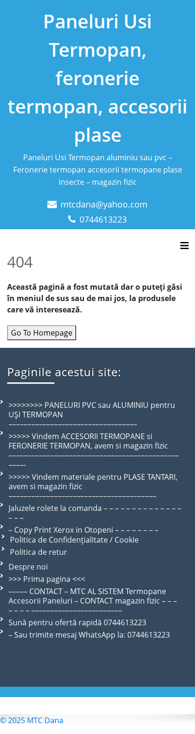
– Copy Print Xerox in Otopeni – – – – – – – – (84, 530)
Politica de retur (38, 552)
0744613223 (103, 219)
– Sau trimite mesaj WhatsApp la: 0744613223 (89, 635)
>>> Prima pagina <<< (47, 579)
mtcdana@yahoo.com (104, 204)
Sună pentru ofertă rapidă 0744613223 (77, 622)
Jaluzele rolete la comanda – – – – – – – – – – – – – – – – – (95, 513)
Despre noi (28, 566)
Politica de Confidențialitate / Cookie (74, 540)
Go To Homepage (41, 333)
